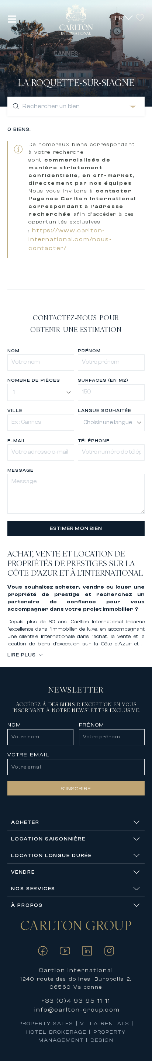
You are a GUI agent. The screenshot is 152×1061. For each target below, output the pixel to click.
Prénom (89, 351)
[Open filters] (131, 106)
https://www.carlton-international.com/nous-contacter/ (70, 239)
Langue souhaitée (104, 410)
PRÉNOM (92, 725)
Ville (15, 410)
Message (20, 470)
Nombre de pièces (33, 380)
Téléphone (94, 440)
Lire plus (21, 655)
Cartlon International (76, 970)
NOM (14, 725)
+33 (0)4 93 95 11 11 (76, 1001)
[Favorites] (140, 17)
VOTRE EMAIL (28, 755)
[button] (12, 19)
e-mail (16, 440)
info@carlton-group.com (77, 1009)
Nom (13, 351)
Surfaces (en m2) (103, 380)
